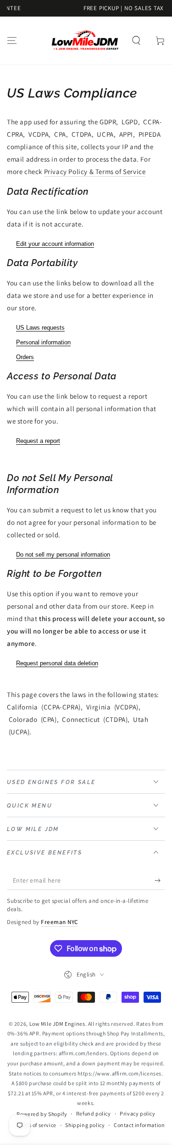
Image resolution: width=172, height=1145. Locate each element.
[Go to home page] (85, 40)
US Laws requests (40, 327)
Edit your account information (55, 243)
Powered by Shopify (42, 1113)
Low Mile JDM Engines (57, 1023)
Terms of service (36, 1125)
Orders (25, 357)
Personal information (43, 342)
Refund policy (93, 1113)
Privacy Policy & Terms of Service (95, 171)
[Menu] (12, 40)
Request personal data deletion (57, 663)
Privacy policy (137, 1113)
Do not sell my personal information (63, 554)
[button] (136, 40)
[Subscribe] (160, 881)
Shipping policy (85, 1125)
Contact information (139, 1125)
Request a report (38, 440)
